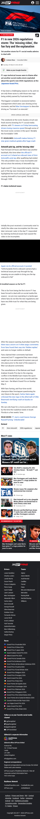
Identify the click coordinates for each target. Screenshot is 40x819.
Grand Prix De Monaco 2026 (16, 661)
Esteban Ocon (8, 612)
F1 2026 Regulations (7, 35)
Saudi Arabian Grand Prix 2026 (17, 653)
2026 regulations (26, 428)
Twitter (22, 798)
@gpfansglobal (11, 724)
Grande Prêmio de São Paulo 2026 (18, 700)
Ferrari (23, 584)
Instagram (29, 798)
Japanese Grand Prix (9, 83)
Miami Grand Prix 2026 (14, 656)
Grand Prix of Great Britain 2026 (17, 670)
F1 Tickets (8, 806)
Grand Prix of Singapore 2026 (16, 692)
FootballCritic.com (27, 785)
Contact (31, 795)
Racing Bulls (25, 595)
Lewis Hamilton (9, 573)
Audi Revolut (25, 579)
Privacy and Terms (18, 795)
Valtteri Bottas (9, 632)
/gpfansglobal (10, 721)
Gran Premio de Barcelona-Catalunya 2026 (21, 664)
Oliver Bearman (9, 609)
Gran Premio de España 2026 (16, 684)
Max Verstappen (22, 106)
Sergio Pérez (8, 635)
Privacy (15, 806)
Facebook (15, 798)
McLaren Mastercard (28, 590)
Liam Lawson (8, 593)
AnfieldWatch (25, 788)
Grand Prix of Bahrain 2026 (16, 689)
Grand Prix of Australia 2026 (16, 644)
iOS (12, 801)
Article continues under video (20, 115)
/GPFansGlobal (11, 730)
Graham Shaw (10, 60)
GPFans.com (8, 788)
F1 (3, 428)
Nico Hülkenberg (9, 629)
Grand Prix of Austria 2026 (16, 667)
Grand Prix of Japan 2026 (15, 650)
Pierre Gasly (8, 587)
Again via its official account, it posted (16, 266)
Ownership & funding (25, 803)
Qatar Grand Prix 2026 (14, 706)
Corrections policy (11, 803)
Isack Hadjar (8, 590)
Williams (23, 601)
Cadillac (23, 581)
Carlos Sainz (8, 601)
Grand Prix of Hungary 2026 (16, 675)
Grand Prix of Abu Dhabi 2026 (17, 709)
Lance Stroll (8, 618)
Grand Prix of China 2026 (15, 647)
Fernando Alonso (9, 615)
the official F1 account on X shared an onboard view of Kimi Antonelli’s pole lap (19, 155)
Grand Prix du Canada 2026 (16, 658)
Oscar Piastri (8, 581)
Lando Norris (8, 579)
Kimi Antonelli (12, 428)
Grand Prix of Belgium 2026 (16, 672)
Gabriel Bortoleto (9, 626)
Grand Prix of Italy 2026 (15, 681)
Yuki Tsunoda (8, 623)
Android (7, 801)
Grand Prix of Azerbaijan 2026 (17, 686)
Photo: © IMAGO (6, 31)
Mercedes (24, 593)
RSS (26, 795)
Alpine (23, 573)
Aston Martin (25, 576)
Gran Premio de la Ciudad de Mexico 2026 (20, 698)
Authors (7, 795)
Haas (23, 587)
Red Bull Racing (26, 598)
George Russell (9, 607)
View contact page (9, 775)
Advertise (8, 798)
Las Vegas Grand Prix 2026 (16, 703)
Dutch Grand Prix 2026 (14, 678)
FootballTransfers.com (11, 785)
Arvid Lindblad (9, 621)
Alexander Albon (9, 598)
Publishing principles (21, 801)
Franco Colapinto (10, 584)
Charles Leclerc (9, 576)
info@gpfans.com (10, 758)
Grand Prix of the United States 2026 (19, 695)
